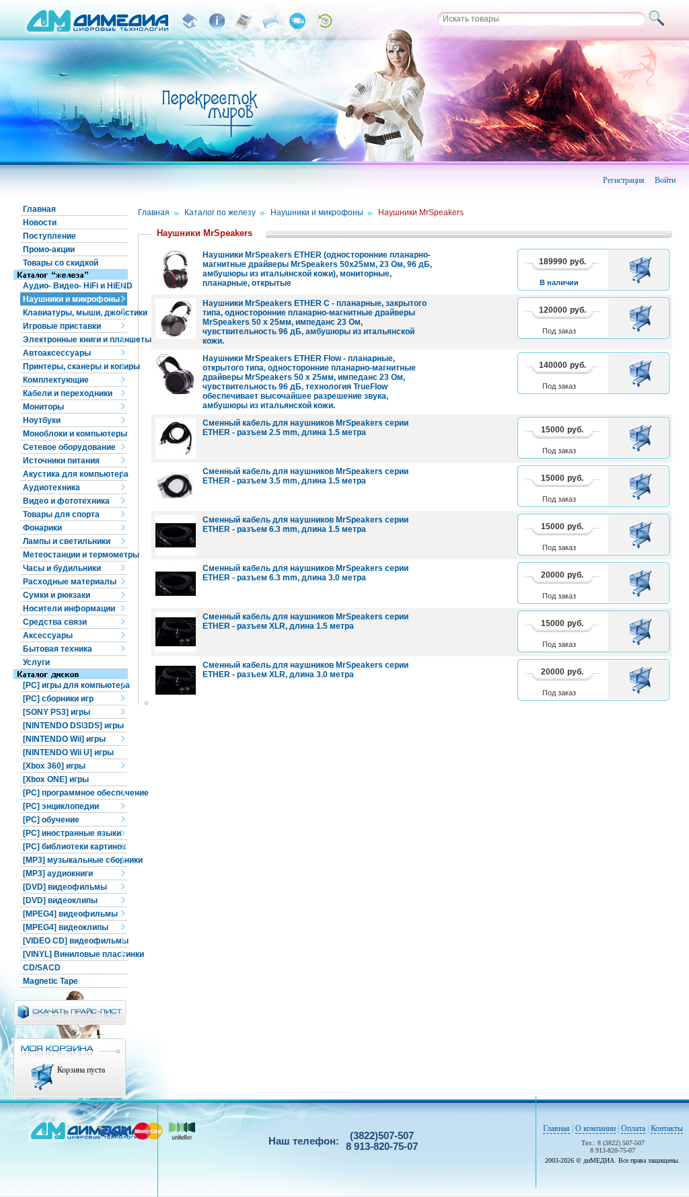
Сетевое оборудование (69, 447)
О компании (595, 1128)
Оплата (633, 1128)
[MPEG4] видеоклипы (65, 927)
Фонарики (42, 528)
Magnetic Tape (50, 981)
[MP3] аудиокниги (58, 873)
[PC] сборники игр (58, 698)
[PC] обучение (51, 819)
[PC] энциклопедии (61, 806)
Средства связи (55, 622)
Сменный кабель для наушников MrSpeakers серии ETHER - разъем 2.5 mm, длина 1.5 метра (305, 427)
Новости (40, 222)
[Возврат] (324, 21)
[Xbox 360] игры (54, 766)
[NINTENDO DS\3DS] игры (73, 725)
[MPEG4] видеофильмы (70, 914)
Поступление (49, 236)
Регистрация (624, 180)
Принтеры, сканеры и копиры (75, 366)
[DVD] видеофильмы (65, 887)
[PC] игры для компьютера (75, 685)
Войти (665, 180)
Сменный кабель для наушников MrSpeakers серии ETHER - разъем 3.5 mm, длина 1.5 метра (305, 476)
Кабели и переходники (67, 393)
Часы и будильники (62, 568)
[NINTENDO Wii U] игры (68, 752)
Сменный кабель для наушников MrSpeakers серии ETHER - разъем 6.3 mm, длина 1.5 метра (305, 524)
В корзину (643, 270)
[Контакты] (270, 21)
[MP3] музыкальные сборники (75, 860)
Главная (39, 209)
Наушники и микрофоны (71, 299)
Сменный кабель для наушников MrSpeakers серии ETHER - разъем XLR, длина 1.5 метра (305, 621)
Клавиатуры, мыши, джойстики (75, 312)
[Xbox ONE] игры (56, 779)
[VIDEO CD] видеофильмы (75, 940)
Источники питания (61, 460)
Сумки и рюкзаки (56, 595)
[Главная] (190, 21)
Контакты (667, 1128)
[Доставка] (297, 21)
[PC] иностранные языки (72, 833)
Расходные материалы (69, 581)
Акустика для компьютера (75, 474)
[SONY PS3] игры (56, 712)
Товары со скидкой (60, 263)
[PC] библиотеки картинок (74, 846)
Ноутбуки (42, 420)
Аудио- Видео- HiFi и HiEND (75, 286)
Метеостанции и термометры (75, 554)
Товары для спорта (61, 514)
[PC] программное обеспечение (75, 793)
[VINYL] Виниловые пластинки (75, 954)
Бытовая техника (57, 649)
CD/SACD (42, 967)
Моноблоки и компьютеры (75, 433)
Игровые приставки (62, 326)
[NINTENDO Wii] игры (64, 739)
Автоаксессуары (57, 353)
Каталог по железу (220, 212)
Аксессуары (48, 635)
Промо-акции (49, 249)
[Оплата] (243, 21)
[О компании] (217, 21)
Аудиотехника (51, 487)
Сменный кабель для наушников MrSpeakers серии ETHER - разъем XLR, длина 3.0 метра (305, 669)
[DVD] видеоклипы (60, 900)
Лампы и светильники (66, 541)
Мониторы (43, 407)
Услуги (36, 662)
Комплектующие (56, 380)
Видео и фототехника (66, 501)
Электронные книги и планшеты (75, 339)
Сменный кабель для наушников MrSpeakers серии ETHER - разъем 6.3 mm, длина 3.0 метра (305, 573)
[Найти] (658, 19)
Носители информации (69, 608)
